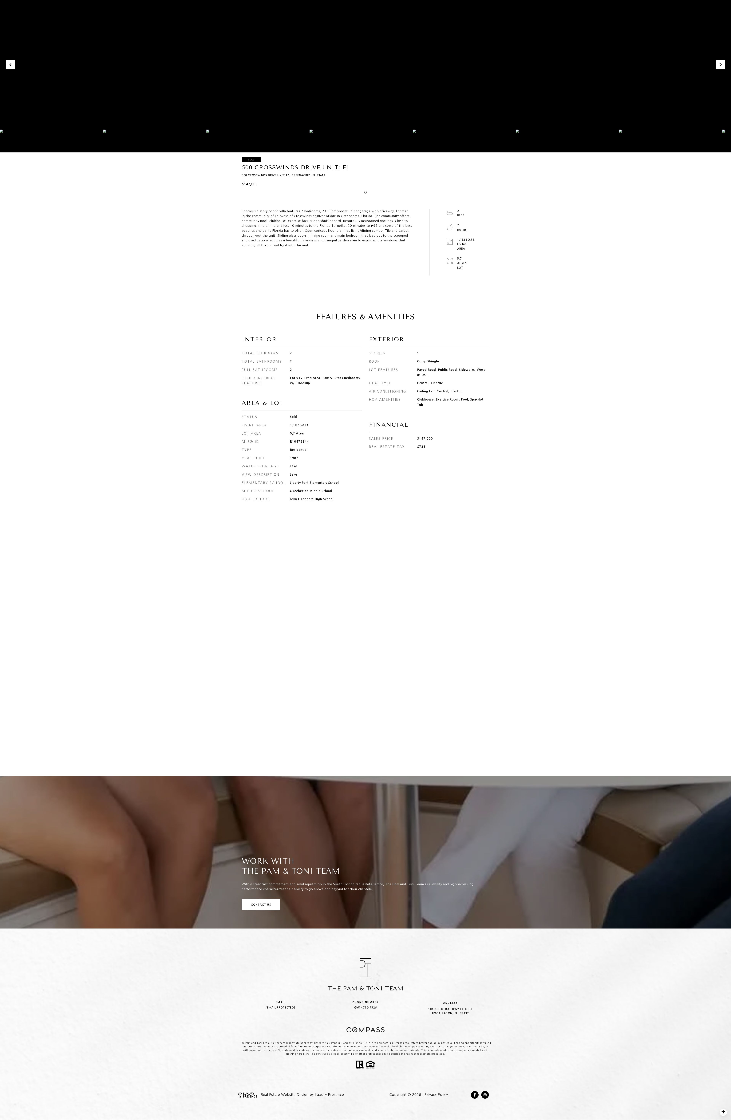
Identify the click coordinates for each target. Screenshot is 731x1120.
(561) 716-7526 (365, 1007)
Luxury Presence (329, 1094)
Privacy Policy (436, 1094)
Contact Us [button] (261, 904)
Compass (382, 1043)
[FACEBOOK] (475, 1095)
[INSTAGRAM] (485, 1095)
